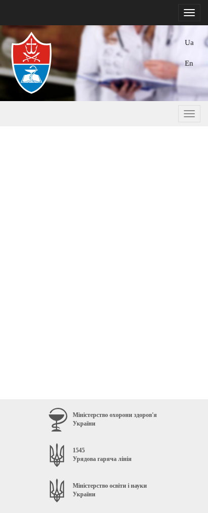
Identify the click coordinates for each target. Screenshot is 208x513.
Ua (189, 42)
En (189, 63)
